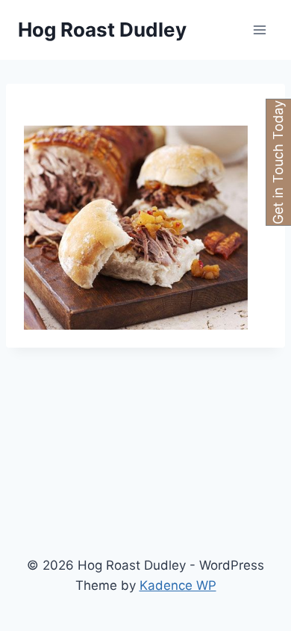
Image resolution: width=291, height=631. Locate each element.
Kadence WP (178, 585)
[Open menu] (259, 29)
